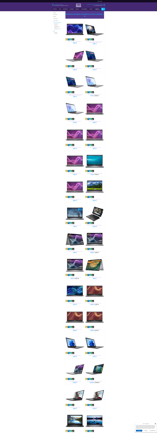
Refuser (146, 430)
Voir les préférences (152, 430)
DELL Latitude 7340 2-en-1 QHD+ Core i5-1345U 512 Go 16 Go (74, 251)
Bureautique (56, 23)
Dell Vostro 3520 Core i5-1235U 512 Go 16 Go (74, 407)
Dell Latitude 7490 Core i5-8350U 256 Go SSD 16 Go (75, 355)
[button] (155, 423)
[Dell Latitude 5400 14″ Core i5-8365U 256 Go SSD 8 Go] (94, 46)
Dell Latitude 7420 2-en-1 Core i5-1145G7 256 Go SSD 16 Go (94, 277)
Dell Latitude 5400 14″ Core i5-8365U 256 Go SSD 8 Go (94, 68)
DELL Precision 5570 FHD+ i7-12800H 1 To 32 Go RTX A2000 (94, 381)
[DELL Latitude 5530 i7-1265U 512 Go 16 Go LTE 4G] (74, 203)
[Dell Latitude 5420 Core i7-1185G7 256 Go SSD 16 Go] (94, 72)
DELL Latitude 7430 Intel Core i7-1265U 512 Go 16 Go (94, 303)
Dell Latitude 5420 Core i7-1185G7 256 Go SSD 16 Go (94, 94)
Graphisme (56, 27)
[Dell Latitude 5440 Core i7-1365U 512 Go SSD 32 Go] (74, 177)
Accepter (139, 430)
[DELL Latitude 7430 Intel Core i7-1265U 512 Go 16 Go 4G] (74, 307)
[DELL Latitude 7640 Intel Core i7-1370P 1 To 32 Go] (74, 359)
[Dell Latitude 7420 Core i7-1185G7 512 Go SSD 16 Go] (74, 281)
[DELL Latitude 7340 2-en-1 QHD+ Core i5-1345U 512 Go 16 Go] (74, 229)
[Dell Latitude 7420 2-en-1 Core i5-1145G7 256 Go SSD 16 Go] (94, 255)
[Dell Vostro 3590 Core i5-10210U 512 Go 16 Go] (74, 411)
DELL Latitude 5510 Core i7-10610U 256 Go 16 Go (95, 199)
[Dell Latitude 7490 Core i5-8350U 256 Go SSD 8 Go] (94, 333)
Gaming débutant (57, 26)
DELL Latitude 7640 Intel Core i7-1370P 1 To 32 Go (75, 381)
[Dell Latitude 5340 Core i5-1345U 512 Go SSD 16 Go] (74, 46)
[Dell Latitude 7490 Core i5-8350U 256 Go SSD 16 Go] (74, 333)
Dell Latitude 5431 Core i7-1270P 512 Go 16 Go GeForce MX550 (94, 173)
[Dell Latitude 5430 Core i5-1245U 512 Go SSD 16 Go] (74, 151)
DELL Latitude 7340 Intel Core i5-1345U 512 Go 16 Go (94, 251)
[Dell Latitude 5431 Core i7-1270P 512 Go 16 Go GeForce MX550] (94, 151)
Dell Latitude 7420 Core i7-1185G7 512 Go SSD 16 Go (74, 303)
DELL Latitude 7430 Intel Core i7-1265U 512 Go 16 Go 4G (75, 329)
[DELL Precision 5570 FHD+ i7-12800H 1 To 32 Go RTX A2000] (94, 359)
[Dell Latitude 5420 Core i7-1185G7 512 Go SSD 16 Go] (74, 99)
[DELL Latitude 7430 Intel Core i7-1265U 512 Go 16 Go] (94, 281)
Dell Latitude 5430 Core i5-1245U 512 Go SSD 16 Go (75, 173)
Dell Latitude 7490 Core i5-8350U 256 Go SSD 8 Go (94, 355)
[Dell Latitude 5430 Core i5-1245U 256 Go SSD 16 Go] (94, 99)
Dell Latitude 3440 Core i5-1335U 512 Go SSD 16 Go (75, 41)
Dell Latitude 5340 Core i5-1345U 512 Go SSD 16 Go (75, 68)
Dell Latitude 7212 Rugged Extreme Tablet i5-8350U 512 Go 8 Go (94, 225)
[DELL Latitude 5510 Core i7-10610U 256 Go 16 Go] (94, 177)
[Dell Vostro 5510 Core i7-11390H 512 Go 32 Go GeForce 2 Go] (94, 411)
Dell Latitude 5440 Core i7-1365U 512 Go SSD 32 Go (75, 199)
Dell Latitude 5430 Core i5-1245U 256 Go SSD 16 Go (94, 121)
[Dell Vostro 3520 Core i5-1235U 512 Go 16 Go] (74, 385)
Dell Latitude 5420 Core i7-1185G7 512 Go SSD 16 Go (74, 121)
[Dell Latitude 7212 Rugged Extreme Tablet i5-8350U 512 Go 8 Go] (94, 203)
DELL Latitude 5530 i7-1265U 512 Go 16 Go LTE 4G (75, 225)
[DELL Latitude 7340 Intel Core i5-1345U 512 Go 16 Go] (94, 229)
